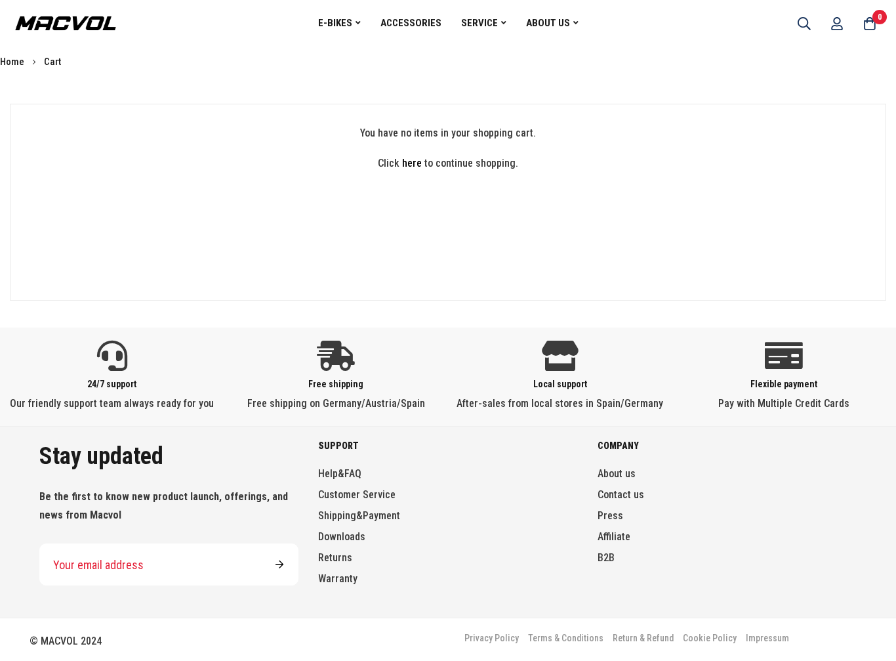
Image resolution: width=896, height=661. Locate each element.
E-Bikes (335, 23)
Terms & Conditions (565, 638)
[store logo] (65, 23)
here (412, 163)
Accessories (410, 23)
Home (13, 62)
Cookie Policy (710, 638)
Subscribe (279, 564)
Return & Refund (643, 638)
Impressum (767, 638)
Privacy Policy (491, 638)
